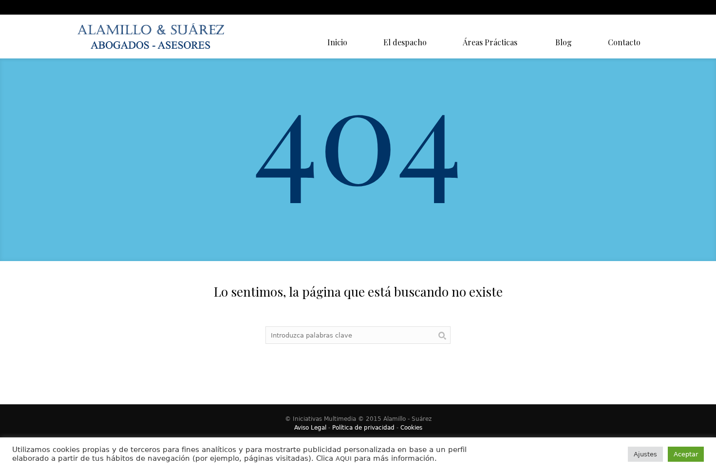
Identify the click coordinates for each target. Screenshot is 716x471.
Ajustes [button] (645, 454)
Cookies (411, 427)
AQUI (344, 458)
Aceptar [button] (686, 454)
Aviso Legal (310, 427)
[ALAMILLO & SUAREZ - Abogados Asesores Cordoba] (153, 36)
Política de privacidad (363, 427)
